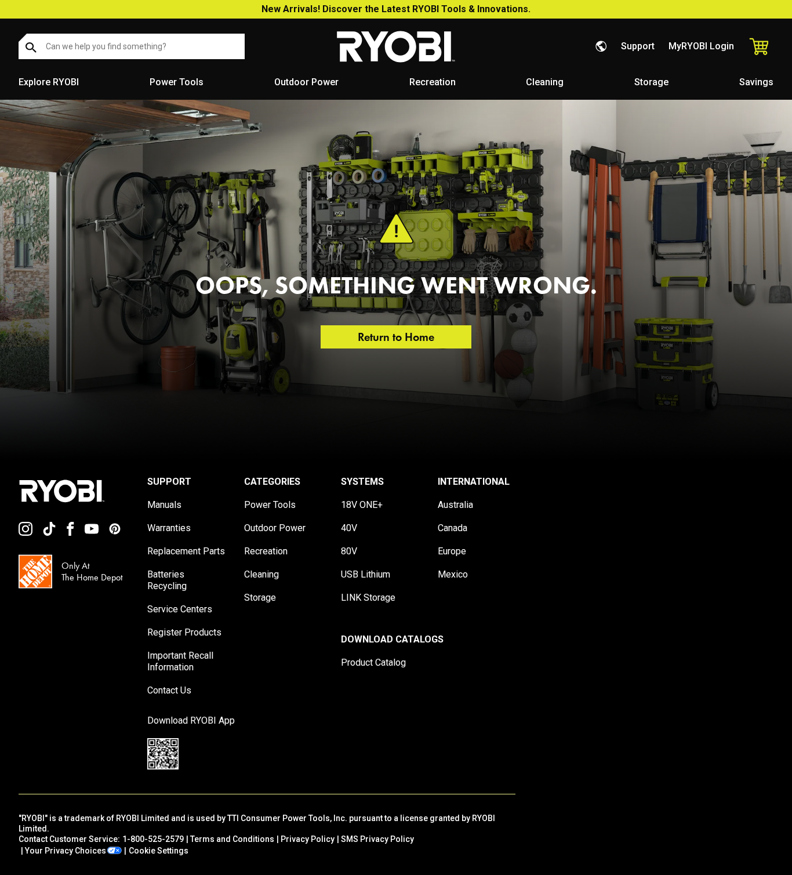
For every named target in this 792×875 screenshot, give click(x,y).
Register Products (184, 632)
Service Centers (179, 609)
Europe (452, 551)
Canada (452, 527)
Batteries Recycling (167, 580)
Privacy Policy (308, 839)
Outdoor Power (306, 82)
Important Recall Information (180, 661)
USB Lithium (365, 574)
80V (349, 551)
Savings (756, 82)
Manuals (164, 504)
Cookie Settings (158, 850)
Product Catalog (373, 662)
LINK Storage (368, 597)
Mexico (453, 574)
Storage (651, 82)
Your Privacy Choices (65, 850)
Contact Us (169, 690)
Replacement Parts (186, 551)
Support (638, 46)
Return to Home (396, 337)
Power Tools (177, 82)
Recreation (432, 82)
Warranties (169, 527)
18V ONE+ (362, 504)
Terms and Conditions (232, 839)
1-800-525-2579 (153, 839)
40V (349, 527)
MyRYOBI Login (701, 46)
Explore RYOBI (49, 82)
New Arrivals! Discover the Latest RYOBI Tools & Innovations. (396, 8)
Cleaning (545, 82)
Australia (455, 504)
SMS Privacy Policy (377, 839)
